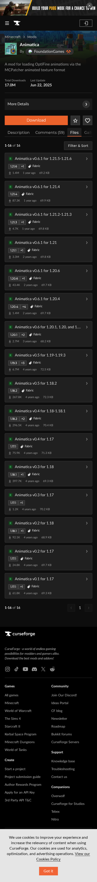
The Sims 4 (13, 718)
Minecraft (13, 37)
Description (19, 132)
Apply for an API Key (20, 792)
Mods (31, 37)
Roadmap (58, 726)
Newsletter (59, 718)
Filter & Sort (78, 146)
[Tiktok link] (16, 669)
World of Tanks (16, 750)
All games (11, 695)
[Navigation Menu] (7, 23)
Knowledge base (63, 761)
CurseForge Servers (65, 742)
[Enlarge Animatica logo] (11, 49)
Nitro (55, 819)
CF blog (56, 711)
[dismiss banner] (89, 6)
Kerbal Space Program (20, 734)
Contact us (59, 777)
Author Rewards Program (23, 784)
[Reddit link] (52, 669)
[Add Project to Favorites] (75, 120)
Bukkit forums (61, 734)
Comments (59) (50, 132)
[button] (48, 165)
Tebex (55, 811)
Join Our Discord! (64, 695)
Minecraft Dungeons (20, 742)
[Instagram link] (7, 669)
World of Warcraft (18, 711)
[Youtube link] (25, 669)
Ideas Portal (59, 703)
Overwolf (58, 796)
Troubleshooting (63, 769)
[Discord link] (34, 669)
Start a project (15, 769)
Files (74, 132)
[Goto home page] (17, 23)
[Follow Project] (87, 120)
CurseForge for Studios (68, 804)
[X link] (43, 669)
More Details (18, 104)
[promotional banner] (48, 8)
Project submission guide (22, 777)
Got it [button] (48, 871)
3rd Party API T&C (18, 800)
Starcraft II (12, 726)
